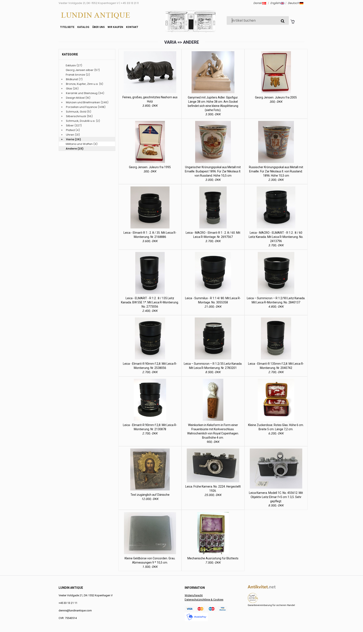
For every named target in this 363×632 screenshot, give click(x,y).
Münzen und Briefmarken (83, 102)
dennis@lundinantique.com (75, 610)
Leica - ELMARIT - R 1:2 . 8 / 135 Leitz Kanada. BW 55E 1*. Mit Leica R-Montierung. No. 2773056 (150, 302)
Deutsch (294, 3)
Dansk (257, 3)
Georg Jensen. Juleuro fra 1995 (150, 167)
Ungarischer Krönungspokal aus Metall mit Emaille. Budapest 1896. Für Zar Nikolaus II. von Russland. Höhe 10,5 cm (213, 171)
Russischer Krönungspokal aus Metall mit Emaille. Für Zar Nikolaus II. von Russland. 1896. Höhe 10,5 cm (276, 171)
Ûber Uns (98, 27)
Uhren (70, 135)
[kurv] (292, 21)
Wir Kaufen (115, 27)
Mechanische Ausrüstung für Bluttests (212, 558)
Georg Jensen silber (79, 70)
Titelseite (67, 27)
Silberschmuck (76, 116)
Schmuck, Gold (76, 112)
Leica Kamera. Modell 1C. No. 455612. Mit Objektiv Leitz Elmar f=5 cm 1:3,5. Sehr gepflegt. (276, 497)
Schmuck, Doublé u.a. (80, 121)
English (275, 3)
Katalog (83, 27)
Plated (70, 130)
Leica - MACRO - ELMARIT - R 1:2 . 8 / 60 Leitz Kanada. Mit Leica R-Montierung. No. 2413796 (276, 237)
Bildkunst (72, 79)
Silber (70, 125)
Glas (69, 88)
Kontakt (132, 27)
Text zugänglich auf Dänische (150, 494)
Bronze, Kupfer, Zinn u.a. (82, 84)
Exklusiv (71, 65)
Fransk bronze (75, 75)
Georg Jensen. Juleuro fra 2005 (276, 97)
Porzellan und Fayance (81, 107)
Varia (70, 139)
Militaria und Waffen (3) (81, 144)
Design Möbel (75, 98)
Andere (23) (74, 149)
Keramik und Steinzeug (81, 93)
